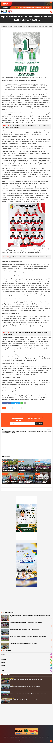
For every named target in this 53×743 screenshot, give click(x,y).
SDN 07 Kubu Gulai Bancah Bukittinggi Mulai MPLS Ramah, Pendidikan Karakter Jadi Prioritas (26, 622)
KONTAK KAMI (6, 737)
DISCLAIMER (27, 737)
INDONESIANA (33, 408)
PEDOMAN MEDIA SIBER (19, 737)
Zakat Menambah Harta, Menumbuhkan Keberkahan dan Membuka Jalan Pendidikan (25, 481)
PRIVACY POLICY (34, 737)
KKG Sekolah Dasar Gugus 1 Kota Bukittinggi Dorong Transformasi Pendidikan (9, 481)
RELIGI (46, 408)
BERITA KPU (9, 408)
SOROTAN (5, 410)
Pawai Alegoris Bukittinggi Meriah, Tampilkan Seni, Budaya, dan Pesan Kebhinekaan (26, 469)
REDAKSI (12, 737)
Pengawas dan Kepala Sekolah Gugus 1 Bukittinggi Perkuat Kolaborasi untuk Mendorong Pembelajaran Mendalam (42, 480)
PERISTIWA (40, 408)
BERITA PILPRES (25, 408)
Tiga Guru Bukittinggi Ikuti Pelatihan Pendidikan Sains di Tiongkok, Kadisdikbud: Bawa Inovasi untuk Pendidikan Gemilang (30, 616)
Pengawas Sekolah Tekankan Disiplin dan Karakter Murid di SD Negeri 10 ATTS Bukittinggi (31, 7)
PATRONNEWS (41, 737)
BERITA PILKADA (17, 408)
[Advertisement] (26, 445)
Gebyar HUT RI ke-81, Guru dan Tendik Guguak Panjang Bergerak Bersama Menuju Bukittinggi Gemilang (42, 468)
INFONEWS (47, 737)
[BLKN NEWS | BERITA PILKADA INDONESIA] (26, 734)
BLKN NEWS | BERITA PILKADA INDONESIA (29, 740)
